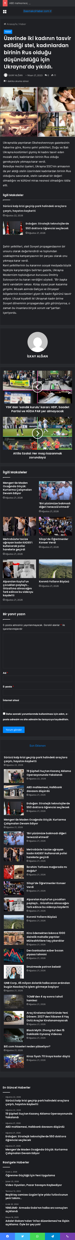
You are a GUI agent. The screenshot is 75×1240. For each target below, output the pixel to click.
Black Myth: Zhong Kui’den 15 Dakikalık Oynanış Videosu (45, 1032)
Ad (5, 672)
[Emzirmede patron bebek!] (14, 972)
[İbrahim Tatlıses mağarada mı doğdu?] (14, 872)
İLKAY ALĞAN (16, 75)
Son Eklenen (37, 745)
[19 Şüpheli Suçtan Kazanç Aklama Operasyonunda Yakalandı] (14, 776)
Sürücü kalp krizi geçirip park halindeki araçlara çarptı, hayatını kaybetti (35, 759)
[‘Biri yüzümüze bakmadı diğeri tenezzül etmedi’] (55, 490)
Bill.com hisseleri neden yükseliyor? (27, 1046)
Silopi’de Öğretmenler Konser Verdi (53, 540)
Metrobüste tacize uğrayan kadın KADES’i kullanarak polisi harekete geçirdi (17, 544)
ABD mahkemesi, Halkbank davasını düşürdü (34, 3)
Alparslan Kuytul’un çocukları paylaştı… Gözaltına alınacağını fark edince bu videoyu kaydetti (18, 588)
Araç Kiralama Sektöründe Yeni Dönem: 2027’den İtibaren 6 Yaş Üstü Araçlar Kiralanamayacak (48, 1016)
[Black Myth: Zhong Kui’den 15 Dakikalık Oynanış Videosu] (14, 1035)
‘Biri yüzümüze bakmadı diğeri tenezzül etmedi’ (54, 505)
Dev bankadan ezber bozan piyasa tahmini (45, 952)
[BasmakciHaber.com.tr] (37, 11)
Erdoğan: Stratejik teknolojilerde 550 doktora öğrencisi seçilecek (48, 805)
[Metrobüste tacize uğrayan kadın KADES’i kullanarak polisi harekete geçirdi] (19, 526)
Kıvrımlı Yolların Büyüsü (54, 581)
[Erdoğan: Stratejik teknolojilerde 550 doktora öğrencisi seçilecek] (13, 228)
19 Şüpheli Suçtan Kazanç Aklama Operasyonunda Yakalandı (49, 773)
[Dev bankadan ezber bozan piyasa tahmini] (14, 955)
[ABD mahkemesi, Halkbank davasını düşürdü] (14, 792)
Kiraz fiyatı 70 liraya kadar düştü (48, 1056)
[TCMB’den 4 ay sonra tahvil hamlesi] (14, 1001)
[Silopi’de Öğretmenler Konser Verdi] (55, 526)
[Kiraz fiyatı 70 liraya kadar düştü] (14, 1061)
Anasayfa (11, 24)
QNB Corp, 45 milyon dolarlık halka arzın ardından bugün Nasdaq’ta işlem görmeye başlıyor (37, 985)
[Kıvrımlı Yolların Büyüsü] (55, 568)
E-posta (8, 686)
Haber (22, 24)
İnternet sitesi (11, 700)
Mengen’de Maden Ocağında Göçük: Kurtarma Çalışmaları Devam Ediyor (17, 488)
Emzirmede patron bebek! (44, 967)
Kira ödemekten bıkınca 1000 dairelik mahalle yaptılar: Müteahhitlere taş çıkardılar (46, 937)
